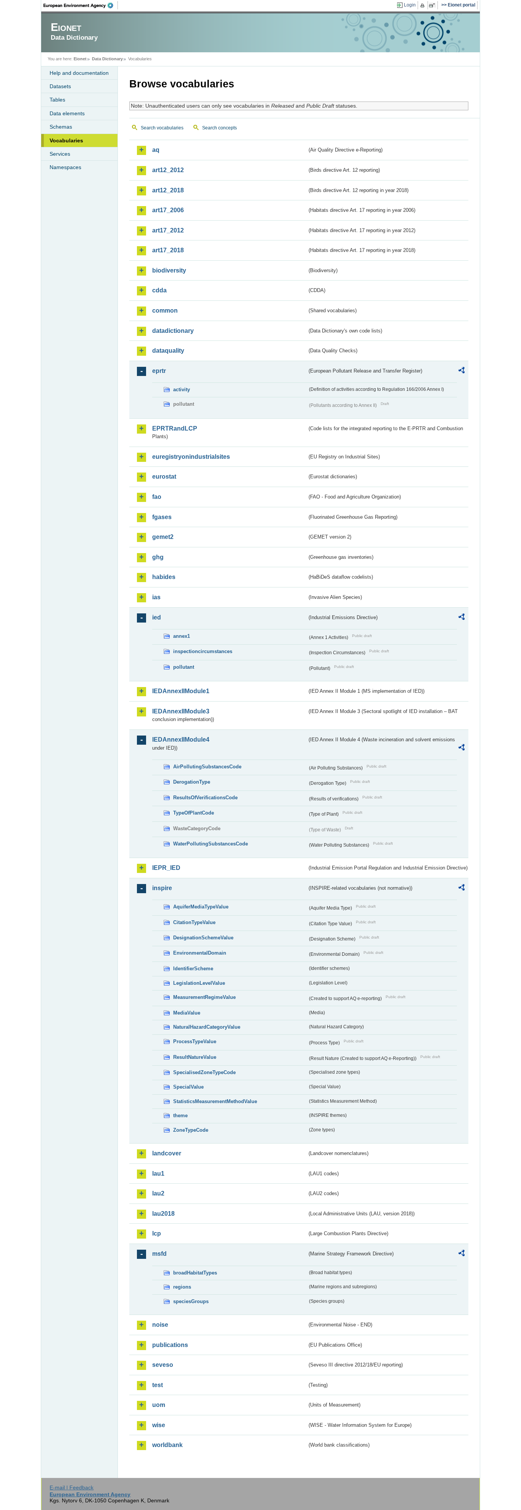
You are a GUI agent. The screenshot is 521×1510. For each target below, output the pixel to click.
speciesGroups (191, 1301)
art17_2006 (168, 210)
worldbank (167, 1445)
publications (170, 1345)
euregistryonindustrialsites (191, 456)
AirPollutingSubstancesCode (207, 767)
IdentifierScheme (193, 968)
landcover (166, 1153)
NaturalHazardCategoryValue (206, 1027)
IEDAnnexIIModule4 (180, 739)
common (165, 310)
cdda (159, 290)
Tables (57, 100)
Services (60, 154)
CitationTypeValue (194, 922)
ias (156, 597)
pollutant (183, 667)
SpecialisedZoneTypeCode (204, 1072)
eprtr (159, 371)
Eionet (80, 58)
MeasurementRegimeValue (204, 997)
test (157, 1385)
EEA (80, 5)
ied (156, 617)
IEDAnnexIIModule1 (180, 691)
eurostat (164, 476)
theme (180, 1115)
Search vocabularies (162, 128)
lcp (156, 1233)
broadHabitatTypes (195, 1273)
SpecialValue (188, 1087)
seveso (162, 1365)
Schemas (61, 127)
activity (181, 389)
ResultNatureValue (194, 1057)
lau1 (158, 1173)
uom (158, 1405)
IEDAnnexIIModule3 (180, 711)
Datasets (60, 86)
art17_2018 (168, 250)
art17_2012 (168, 230)
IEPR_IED (166, 868)
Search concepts (219, 128)
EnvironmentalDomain (199, 953)
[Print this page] (423, 5)
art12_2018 (168, 190)
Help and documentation (79, 73)
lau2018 (163, 1213)
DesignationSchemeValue (203, 938)
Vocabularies (66, 140)
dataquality (168, 350)
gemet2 (163, 537)
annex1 (181, 636)
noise (160, 1324)
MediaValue (186, 1013)
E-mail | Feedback (71, 1487)
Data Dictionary (107, 58)
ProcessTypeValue (194, 1041)
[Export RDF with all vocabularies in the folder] (461, 371)
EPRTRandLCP (174, 428)
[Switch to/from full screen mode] (433, 5)
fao (156, 497)
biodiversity (169, 270)
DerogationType (191, 782)
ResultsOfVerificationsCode (205, 797)
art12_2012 (168, 170)
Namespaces (65, 167)
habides (163, 577)
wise (158, 1425)
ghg (158, 557)
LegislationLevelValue (199, 983)
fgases (162, 517)
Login (410, 5)
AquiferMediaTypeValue (200, 907)
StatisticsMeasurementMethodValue (215, 1101)
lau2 (158, 1193)
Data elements (67, 113)
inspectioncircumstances (202, 651)
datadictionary (173, 330)
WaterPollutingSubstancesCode (210, 844)
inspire (162, 888)
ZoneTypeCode (190, 1130)
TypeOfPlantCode (193, 813)
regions (182, 1287)
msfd (159, 1253)
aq (155, 150)
